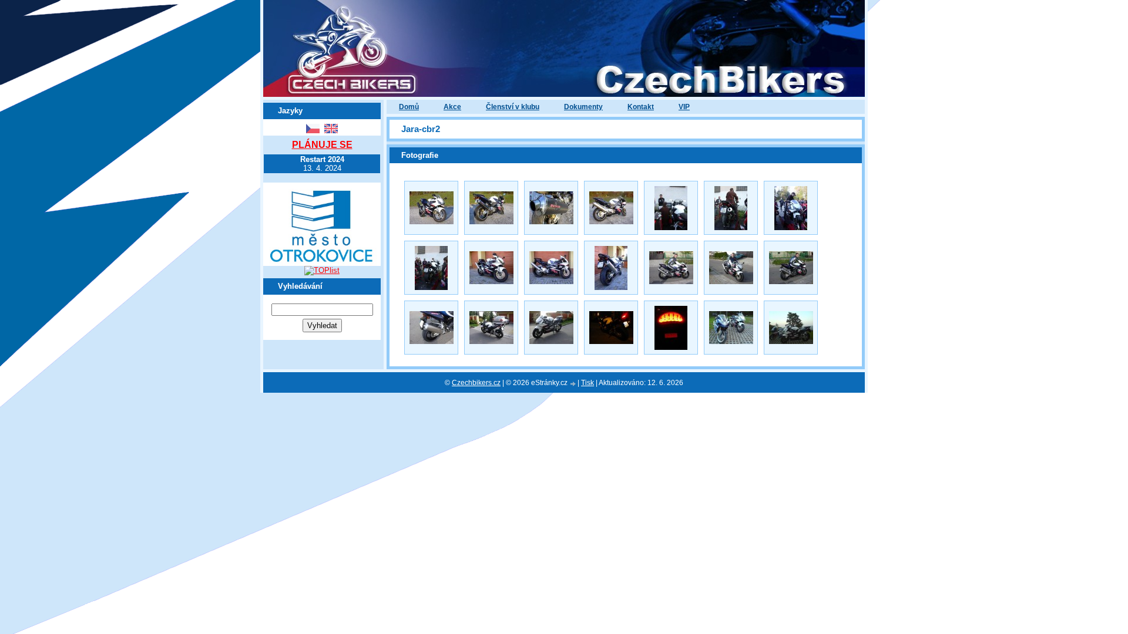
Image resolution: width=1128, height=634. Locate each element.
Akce (452, 107)
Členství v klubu (512, 107)
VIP (684, 107)
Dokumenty (583, 107)
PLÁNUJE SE (322, 145)
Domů (409, 107)
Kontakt (640, 107)
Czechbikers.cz (476, 382)
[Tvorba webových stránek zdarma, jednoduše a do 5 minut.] (573, 383)
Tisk (587, 382)
